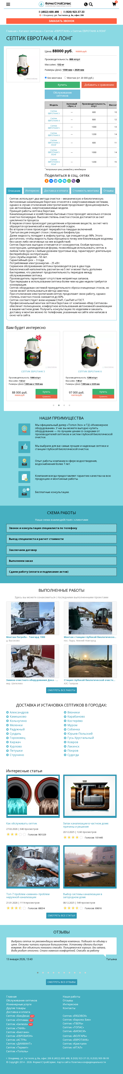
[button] (53, 405)
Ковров (72, 742)
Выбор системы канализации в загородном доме (82, 896)
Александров (19, 712)
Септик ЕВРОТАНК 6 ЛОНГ (54, 162)
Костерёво (75, 721)
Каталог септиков (30, 31)
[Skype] (64, 181)
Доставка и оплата (18, 1012)
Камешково (18, 716)
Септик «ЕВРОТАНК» (57, 31)
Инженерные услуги (18, 1004)
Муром (72, 725)
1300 (67, 69)
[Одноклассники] (47, 181)
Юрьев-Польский (80, 733)
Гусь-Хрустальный (80, 738)
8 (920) (99, 1058)
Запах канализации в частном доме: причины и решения (86, 825)
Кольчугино (18, 721)
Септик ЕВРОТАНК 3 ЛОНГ (54, 142)
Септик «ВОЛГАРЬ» (75, 1036)
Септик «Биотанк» (17, 1032)
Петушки (16, 750)
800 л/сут (74, 59)
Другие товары (15, 1008)
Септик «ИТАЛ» (72, 1047)
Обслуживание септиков (62, 94)
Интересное (70, 1004)
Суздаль (15, 733)
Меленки (16, 725)
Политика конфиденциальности (88, 1062)
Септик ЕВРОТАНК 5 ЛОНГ (54, 152)
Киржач (15, 742)
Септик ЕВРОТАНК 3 (54, 112)
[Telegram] (55, 181)
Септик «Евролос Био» (77, 1019)
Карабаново (76, 716)
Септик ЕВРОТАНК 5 (54, 126)
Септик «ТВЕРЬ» (73, 1023)
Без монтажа (54, 77)
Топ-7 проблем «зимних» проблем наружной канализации (27, 896)
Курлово (16, 746)
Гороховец (17, 738)
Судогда (73, 755)
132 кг (60, 64)
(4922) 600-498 (49, 11)
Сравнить (46, 396)
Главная (11, 31)
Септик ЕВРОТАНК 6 (54, 134)
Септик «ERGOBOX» (75, 1016)
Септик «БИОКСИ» (74, 1031)
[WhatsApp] (69, 181)
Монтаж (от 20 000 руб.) (80, 77)
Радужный (17, 729)
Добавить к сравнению (99, 85)
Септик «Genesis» (17, 1024)
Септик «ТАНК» (15, 1028)
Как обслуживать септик (21, 823)
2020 (79, 69)
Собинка (73, 729)
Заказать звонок (61, 21)
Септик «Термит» (17, 1047)
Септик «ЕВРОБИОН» (19, 1036)
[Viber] (73, 181)
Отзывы (68, 1000)
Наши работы (71, 996)
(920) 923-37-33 (73, 11)
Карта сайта (63, 1062)
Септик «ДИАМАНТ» (19, 1043)
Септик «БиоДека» (18, 1016)
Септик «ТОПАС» (73, 1027)
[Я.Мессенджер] (60, 181)
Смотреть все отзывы (62, 981)
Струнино (17, 755)
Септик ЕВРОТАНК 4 (54, 119)
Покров (72, 750)
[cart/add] (62, 85)
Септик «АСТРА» (16, 1040)
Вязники (73, 712)
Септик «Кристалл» (75, 1043)
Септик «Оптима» (17, 1020)
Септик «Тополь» (17, 1051)
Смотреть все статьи (61, 915)
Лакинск (73, 746)
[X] (78, 181)
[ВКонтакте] (51, 181)
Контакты (69, 1008)
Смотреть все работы (61, 690)
